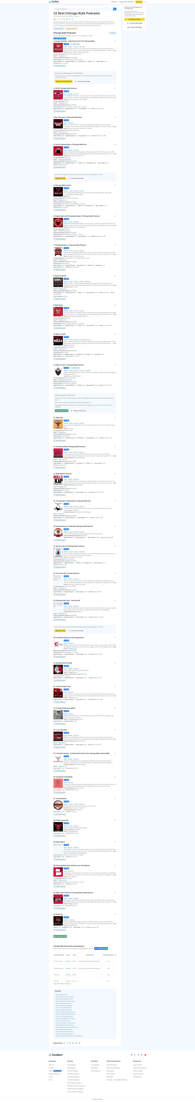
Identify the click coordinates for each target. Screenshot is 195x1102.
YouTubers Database (73, 1080)
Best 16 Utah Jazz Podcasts (63, 1020)
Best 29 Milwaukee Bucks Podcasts (65, 1025)
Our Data (51, 1068)
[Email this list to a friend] (70, 19)
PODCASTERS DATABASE (126, 2)
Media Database (96, 1071)
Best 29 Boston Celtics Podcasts (64, 1029)
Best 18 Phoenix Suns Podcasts (64, 1005)
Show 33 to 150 (61, 936)
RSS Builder (110, 1077)
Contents (76, 16)
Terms (50, 1080)
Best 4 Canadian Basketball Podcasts (65, 1014)
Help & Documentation (139, 1068)
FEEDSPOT (114, 2)
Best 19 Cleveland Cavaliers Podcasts (65, 1001)
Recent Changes (138, 1071)
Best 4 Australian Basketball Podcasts (65, 1012)
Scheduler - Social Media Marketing (117, 1080)
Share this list (57, 1043)
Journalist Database (73, 1077)
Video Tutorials (137, 1065)
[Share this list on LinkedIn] (64, 19)
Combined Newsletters (113, 1068)
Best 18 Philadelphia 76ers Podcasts (65, 1018)
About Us (51, 1065)
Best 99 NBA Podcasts (62, 994)
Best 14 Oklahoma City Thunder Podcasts (66, 1027)
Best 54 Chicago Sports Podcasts (64, 1033)
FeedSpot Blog (137, 1077)
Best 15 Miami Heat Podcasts (63, 1003)
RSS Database (71, 1065)
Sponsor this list (71, 28)
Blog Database (71, 1068)
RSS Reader (94, 1068)
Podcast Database (72, 1071)
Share (54, 19)
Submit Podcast (59, 28)
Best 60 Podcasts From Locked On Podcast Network (69, 1036)
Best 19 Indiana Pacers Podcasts (64, 1031)
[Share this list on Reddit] (67, 19)
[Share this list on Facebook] (58, 19)
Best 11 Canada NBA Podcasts (64, 1007)
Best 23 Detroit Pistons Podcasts (64, 999)
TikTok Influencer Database (75, 1091)
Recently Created (138, 1074)
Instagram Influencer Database (76, 1086)
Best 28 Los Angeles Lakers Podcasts (65, 1023)
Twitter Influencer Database (75, 1089)
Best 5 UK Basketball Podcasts (64, 1009)
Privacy (51, 1077)
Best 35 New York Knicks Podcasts (65, 996)
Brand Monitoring (112, 1065)
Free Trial (139, 2)
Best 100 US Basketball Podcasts (64, 1016)
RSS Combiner (111, 1074)
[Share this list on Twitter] (61, 19)
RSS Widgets (110, 1071)
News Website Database (74, 1083)
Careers (55, 1071)
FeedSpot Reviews (54, 1074)
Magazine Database (73, 1074)
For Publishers (95, 1065)
